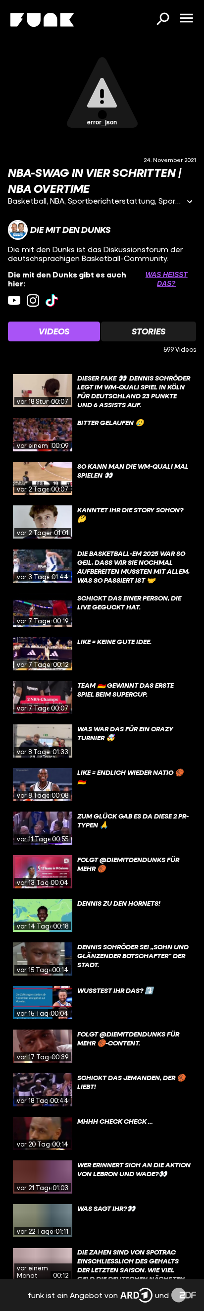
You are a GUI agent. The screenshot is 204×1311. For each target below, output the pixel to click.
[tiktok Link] (52, 300)
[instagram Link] (33, 300)
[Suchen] (162, 19)
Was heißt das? (167, 279)
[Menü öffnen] (186, 18)
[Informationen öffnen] (189, 202)
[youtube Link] (14, 300)
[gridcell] (102, 391)
